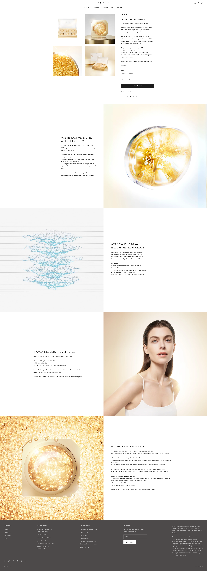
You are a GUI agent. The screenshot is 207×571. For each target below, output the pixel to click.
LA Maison (105, 7)
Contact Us (7, 532)
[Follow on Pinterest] (13, 561)
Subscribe (129, 542)
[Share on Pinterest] (130, 91)
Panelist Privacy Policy (44, 538)
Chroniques (7, 535)
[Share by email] (132, 91)
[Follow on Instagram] (9, 561)
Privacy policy (84, 538)
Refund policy (84, 535)
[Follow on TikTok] (21, 561)
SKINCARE (96, 7)
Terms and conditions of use (88, 529)
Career (6, 529)
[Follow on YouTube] (17, 561)
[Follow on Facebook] (4, 561)
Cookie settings (84, 547)
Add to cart (137, 86)
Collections (87, 7)
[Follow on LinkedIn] (26, 561)
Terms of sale (84, 532)
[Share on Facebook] (125, 91)
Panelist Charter (41, 535)
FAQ (5, 538)
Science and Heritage (117, 7)
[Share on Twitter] (128, 91)
